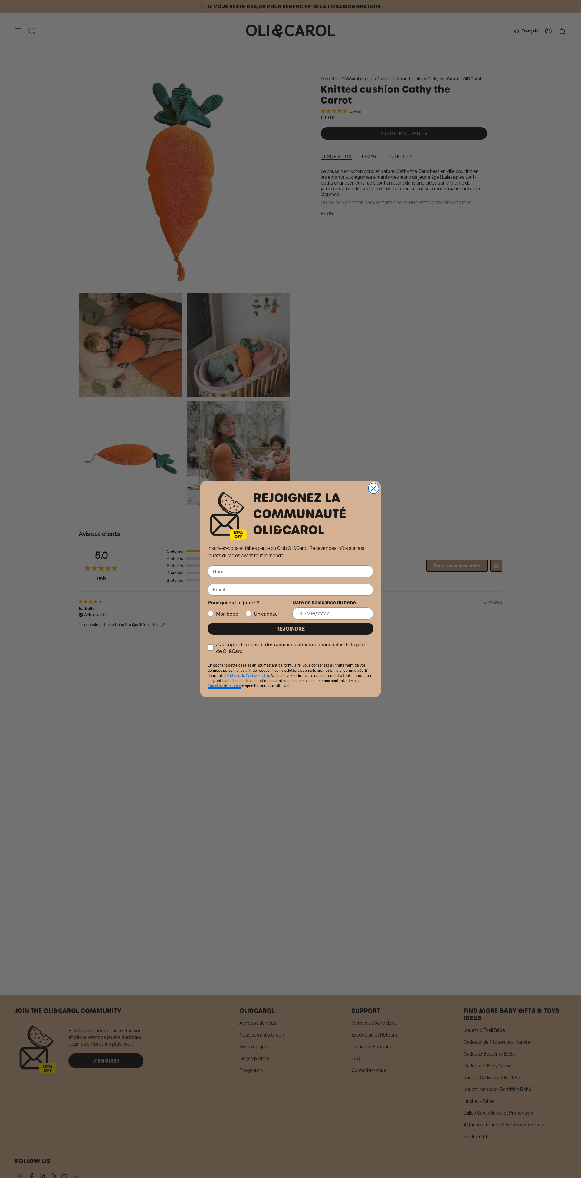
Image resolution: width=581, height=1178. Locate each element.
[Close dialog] (373, 488)
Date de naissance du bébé (324, 602)
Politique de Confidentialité (248, 676)
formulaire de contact (224, 686)
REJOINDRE (290, 628)
